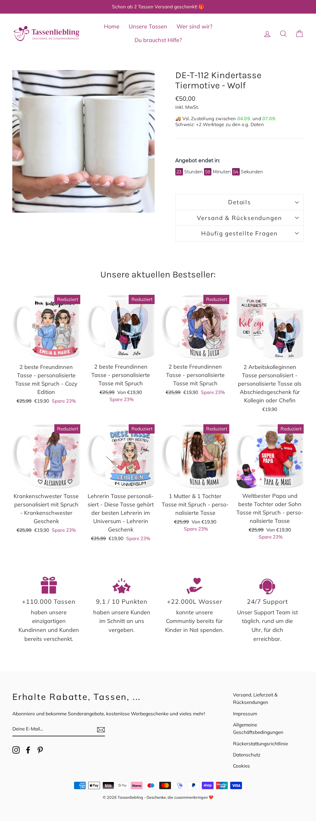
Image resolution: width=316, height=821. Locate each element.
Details (239, 202)
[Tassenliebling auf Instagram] (16, 749)
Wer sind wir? (194, 26)
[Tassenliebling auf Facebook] (28, 749)
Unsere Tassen (148, 26)
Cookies (241, 766)
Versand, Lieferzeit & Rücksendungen (255, 698)
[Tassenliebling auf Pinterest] (40, 749)
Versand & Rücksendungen (239, 218)
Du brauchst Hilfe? (158, 40)
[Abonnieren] (101, 729)
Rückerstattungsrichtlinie (260, 744)
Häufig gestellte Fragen (239, 233)
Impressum (245, 714)
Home (111, 26)
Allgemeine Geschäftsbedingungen (258, 728)
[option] (158, 7)
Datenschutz (246, 755)
